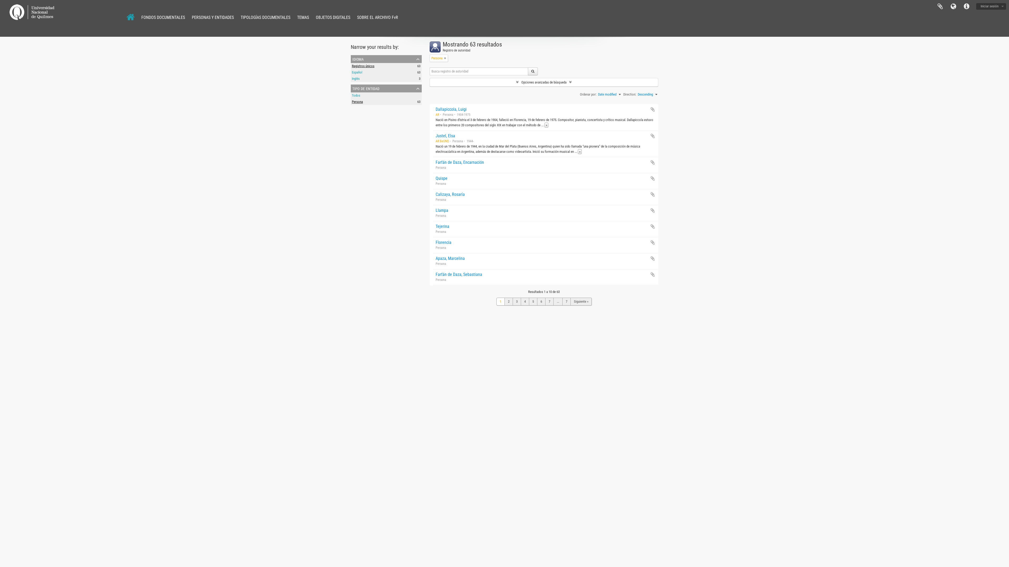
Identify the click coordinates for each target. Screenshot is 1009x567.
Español (357, 72)
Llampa (442, 210)
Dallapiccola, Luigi (451, 109)
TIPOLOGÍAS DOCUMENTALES (265, 17)
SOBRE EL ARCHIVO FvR (377, 17)
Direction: (629, 94)
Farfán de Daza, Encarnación (460, 162)
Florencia (443, 242)
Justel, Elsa (445, 135)
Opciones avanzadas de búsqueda (544, 82)
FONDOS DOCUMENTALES (163, 17)
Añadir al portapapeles (652, 109)
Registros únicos (363, 66)
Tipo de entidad (365, 88)
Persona (357, 102)
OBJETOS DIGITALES (333, 17)
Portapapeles (940, 6)
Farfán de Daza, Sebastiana (459, 274)
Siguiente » (581, 301)
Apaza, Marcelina (450, 258)
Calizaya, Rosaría (450, 194)
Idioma (953, 6)
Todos (356, 95)
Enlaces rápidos (966, 6)
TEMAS (303, 17)
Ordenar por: (588, 94)
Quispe (441, 178)
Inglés (356, 79)
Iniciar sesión (989, 6)
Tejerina (442, 226)
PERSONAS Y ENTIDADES (213, 17)
